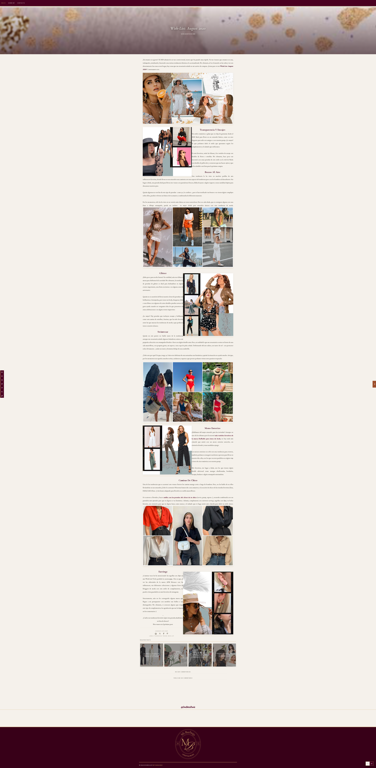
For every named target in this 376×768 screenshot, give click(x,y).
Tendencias (158, 635)
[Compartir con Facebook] (163, 633)
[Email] (2, 372)
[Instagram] (2, 376)
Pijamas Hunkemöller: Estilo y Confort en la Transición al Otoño (152, 655)
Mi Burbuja (147, 765)
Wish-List (171, 635)
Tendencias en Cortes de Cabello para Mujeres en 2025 (224, 655)
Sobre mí (11, 3)
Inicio (3, 3)
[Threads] (2, 380)
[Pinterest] (2, 388)
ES (367, 763)
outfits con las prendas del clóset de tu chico (180, 497)
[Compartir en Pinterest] (167, 633)
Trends (165, 635)
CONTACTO (21, 3)
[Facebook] (2, 384)
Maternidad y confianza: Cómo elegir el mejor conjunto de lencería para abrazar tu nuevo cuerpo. (176, 655)
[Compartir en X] (160, 633)
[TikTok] (2, 396)
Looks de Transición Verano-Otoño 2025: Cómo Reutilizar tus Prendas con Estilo (200, 655)
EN (371, 763)
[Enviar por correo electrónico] (156, 633)
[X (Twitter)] (2, 392)
